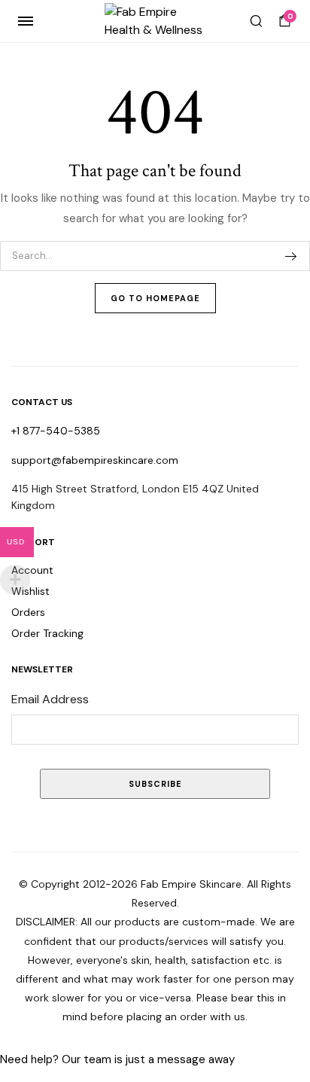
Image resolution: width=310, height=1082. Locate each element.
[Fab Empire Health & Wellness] (155, 21)
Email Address (50, 699)
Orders (28, 612)
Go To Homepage (155, 298)
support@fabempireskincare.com (94, 460)
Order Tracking (47, 633)
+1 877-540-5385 (55, 430)
